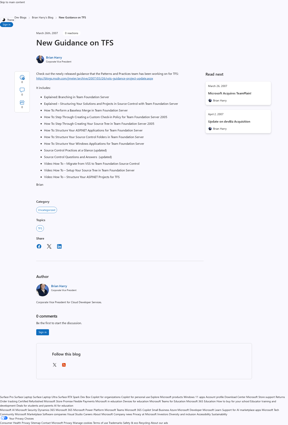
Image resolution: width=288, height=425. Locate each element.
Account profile (215, 397)
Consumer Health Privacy (15, 423)
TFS (40, 228)
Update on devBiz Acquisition (229, 121)
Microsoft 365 (64, 410)
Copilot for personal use (135, 397)
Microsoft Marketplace (28, 414)
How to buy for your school (232, 401)
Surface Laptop (23, 397)
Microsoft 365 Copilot (138, 410)
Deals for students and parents (34, 405)
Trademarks (115, 423)
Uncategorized (46, 210)
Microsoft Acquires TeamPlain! (229, 93)
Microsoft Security (26, 410)
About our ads (159, 423)
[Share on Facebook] (39, 247)
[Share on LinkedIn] (59, 247)
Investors (162, 414)
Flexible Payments (84, 401)
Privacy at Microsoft (145, 414)
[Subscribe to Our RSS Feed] (64, 366)
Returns (280, 397)
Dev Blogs (20, 17)
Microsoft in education (108, 401)
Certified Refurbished (30, 401)
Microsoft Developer (190, 410)
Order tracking (8, 401)
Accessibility (204, 414)
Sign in (6, 24)
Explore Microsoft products (167, 397)
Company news (123, 414)
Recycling (144, 423)
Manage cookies (82, 423)
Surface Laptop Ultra (45, 397)
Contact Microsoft (52, 423)
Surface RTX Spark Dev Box (74, 397)
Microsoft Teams (114, 410)
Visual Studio (75, 414)
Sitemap (36, 423)
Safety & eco (130, 423)
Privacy (68, 423)
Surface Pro (7, 397)
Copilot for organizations (105, 397)
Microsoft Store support (260, 397)
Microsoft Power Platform (88, 410)
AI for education (63, 405)
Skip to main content (12, 2)
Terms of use (100, 423)
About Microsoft (103, 414)
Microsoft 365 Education (201, 401)
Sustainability (219, 414)
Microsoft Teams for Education (167, 401)
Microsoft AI (7, 410)
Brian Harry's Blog (42, 17)
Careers (87, 414)
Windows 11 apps (194, 397)
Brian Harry (54, 57)
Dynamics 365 (46, 410)
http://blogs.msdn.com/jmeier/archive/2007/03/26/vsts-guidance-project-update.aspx (94, 78)
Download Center (235, 397)
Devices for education (136, 401)
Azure (173, 410)
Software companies (54, 414)
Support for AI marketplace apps (241, 410)
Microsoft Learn (212, 410)
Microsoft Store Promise (58, 401)
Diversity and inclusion (182, 414)
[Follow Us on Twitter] (54, 366)
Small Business (160, 410)
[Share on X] (49, 247)
